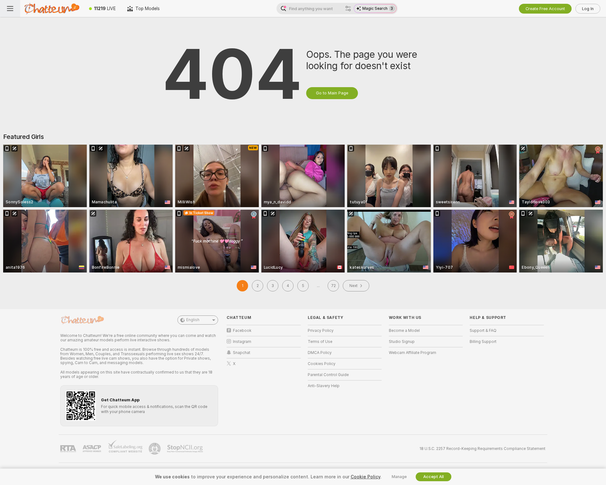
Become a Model (404, 330)
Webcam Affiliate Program (412, 352)
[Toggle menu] (10, 8)
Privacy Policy (321, 330)
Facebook (242, 330)
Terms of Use (320, 341)
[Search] (348, 8)
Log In (588, 8)
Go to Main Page (332, 93)
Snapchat (241, 352)
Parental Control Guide (328, 375)
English (192, 320)
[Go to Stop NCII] (185, 448)
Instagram (242, 341)
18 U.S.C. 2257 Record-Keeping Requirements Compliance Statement (482, 448)
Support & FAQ (483, 330)
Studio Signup (402, 341)
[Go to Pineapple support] (155, 449)
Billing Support (483, 341)
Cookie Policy (365, 476)
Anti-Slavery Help (324, 386)
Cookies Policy (322, 364)
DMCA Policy (320, 352)
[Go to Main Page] (51, 8)
